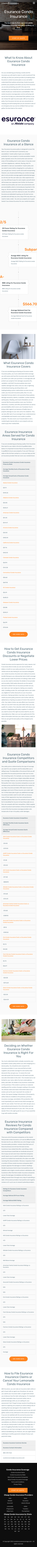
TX (12, 1529)
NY (9, 1526)
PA (22, 1526)
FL (8, 1519)
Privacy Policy (18, 1484)
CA (19, 1517)
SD (5, 1529)
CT (25, 1517)
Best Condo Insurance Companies (18, 1477)
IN (26, 1519)
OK (16, 1526)
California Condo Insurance (11, 542)
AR (12, 1517)
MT (8, 1524)
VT (22, 1529)
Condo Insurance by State (17, 1475)
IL (23, 1519)
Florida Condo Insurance (10, 617)
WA (26, 1529)
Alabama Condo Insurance (11, 497)
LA (8, 1522)
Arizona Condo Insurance (10, 527)
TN (9, 1529)
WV (15, 1531)
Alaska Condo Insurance (10, 483)
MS (5, 1524)
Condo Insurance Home (18, 1472)
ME (19, 1522)
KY (5, 1522)
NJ (25, 1524)
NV (5, 1526)
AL (8, 1517)
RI (25, 1526)
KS (29, 1519)
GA (11, 1519)
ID (20, 1519)
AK (5, 1517)
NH (22, 1524)
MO (29, 1522)
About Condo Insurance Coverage (18, 1479)
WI (29, 1529)
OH (12, 1526)
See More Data (18, 634)
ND (15, 1524)
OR (19, 1526)
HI (14, 1519)
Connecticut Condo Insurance (12, 572)
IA (17, 1519)
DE (5, 1519)
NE (19, 1524)
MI (22, 1522)
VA (19, 1529)
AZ (15, 1517)
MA (12, 1522)
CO (22, 1517)
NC (12, 1524)
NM (29, 1524)
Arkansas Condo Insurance (11, 512)
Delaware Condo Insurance (11, 602)
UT (15, 1529)
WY (19, 1531)
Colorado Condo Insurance (11, 557)
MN (25, 1522)
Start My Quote (18, 38)
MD (15, 1522)
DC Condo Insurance (9, 587)
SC (29, 1526)
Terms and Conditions (17, 1482)
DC (29, 1517)
